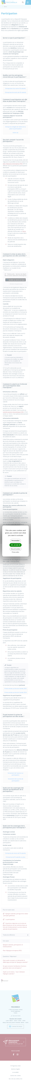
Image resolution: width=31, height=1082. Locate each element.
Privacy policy (15, 552)
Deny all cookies (15, 549)
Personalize (15, 540)
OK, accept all (15, 545)
